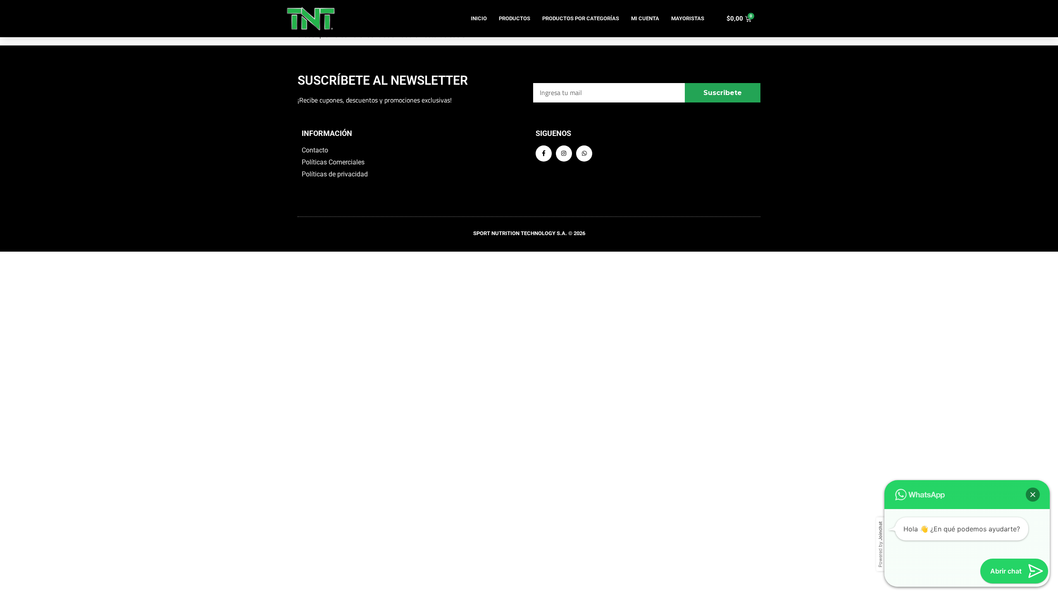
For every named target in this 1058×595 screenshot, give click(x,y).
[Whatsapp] (584, 153)
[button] (1033, 495)
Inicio (479, 18)
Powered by (880, 544)
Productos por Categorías (580, 18)
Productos (514, 18)
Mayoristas (687, 18)
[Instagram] (564, 153)
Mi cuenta (645, 18)
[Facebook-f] (544, 153)
